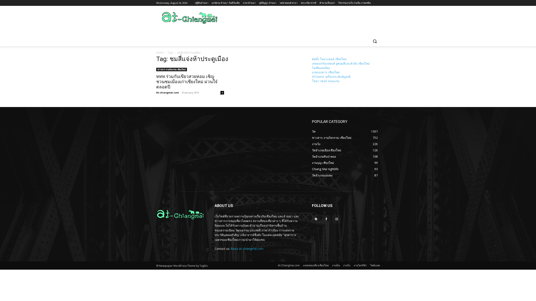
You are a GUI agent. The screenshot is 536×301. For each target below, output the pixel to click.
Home (160, 52)
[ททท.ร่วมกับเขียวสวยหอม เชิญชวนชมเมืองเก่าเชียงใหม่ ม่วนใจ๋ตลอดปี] (190, 69)
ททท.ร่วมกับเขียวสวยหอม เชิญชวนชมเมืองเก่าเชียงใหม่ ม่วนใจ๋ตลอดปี (186, 81)
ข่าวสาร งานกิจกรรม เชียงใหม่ (171, 69)
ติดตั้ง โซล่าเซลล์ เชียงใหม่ (329, 59)
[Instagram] (336, 219)
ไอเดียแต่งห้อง (321, 68)
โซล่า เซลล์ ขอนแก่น (325, 81)
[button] (375, 41)
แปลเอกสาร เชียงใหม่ (326, 72)
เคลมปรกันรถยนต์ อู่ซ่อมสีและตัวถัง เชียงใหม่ (341, 63)
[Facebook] (326, 219)
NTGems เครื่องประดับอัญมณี (331, 77)
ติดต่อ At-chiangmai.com (247, 249)
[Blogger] (316, 219)
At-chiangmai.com (167, 92)
